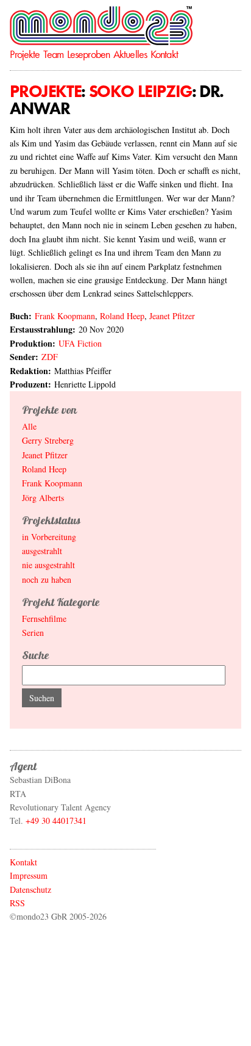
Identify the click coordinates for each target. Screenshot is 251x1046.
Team (53, 54)
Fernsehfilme (44, 618)
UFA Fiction (80, 343)
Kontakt (164, 54)
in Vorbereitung (49, 537)
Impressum (29, 875)
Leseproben (88, 54)
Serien (33, 632)
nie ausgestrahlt (48, 565)
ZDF (49, 356)
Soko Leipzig (140, 91)
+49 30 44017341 (56, 820)
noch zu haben (46, 579)
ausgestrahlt (42, 551)
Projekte (25, 54)
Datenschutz (30, 889)
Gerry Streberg (48, 440)
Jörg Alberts (43, 497)
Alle (29, 426)
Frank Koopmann (65, 316)
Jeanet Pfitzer (172, 316)
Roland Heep (122, 316)
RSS (17, 903)
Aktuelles (130, 54)
